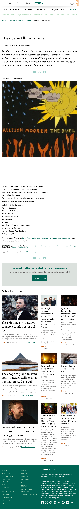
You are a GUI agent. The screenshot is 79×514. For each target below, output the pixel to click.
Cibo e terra (60, 15)
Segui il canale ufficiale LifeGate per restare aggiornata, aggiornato (46, 238)
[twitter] (46, 502)
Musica (4, 342)
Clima (63, 443)
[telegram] (72, 502)
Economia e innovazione (31, 15)
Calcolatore (7, 498)
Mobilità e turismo (47, 15)
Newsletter (17, 3)
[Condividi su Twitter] (39, 72)
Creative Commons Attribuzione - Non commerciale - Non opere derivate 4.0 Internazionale (44, 246)
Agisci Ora (58, 9)
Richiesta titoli (8, 491)
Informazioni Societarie (26, 490)
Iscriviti (37, 278)
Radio (28, 9)
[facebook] (42, 502)
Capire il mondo (11, 9)
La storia (25, 480)
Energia (18, 15)
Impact (73, 9)
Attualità (5, 470)
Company (24, 470)
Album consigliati (32, 252)
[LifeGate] (39, 3)
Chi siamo (25, 476)
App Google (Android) (6, 481)
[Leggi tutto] (75, 291)
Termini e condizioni (29, 494)
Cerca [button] (28, 3)
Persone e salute (71, 15)
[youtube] (59, 502)
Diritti (12, 15)
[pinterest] (50, 502)
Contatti (24, 473)
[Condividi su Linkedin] (44, 72)
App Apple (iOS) (7, 476)
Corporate (6, 494)
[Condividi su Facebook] (34, 72)
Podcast (41, 9)
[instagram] (63, 502)
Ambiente (5, 15)
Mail (23, 483)
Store (10, 3)
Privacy (24, 486)
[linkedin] (67, 502)
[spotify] (55, 502)
